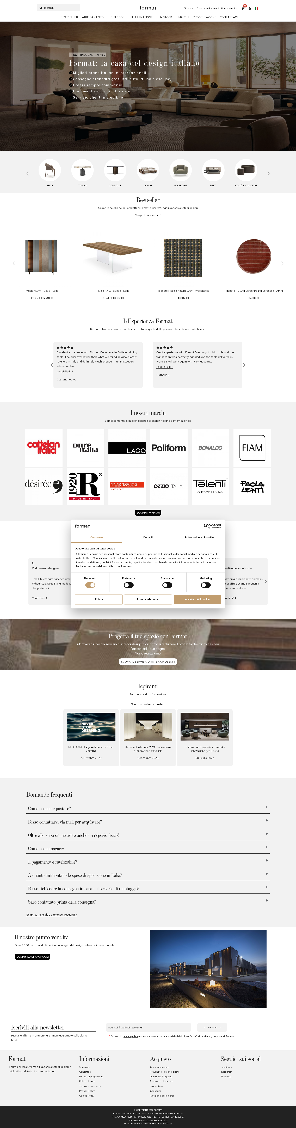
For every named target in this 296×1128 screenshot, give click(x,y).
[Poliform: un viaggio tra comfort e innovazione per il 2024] (205, 727)
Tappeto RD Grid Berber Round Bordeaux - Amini (254, 290)
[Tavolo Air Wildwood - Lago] (113, 256)
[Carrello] (243, 8)
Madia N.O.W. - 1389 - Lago (42, 290)
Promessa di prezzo (161, 1081)
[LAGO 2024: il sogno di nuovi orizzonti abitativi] (91, 727)
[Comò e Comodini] (246, 170)
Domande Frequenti (208, 8)
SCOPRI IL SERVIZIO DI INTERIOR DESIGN (148, 661)
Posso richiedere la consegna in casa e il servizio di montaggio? (83, 888)
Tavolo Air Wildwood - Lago (112, 290)
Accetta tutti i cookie (197, 599)
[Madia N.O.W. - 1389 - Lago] (42, 256)
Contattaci (38, 598)
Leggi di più (64, 371)
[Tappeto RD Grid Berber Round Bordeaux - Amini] (254, 256)
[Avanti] (265, 581)
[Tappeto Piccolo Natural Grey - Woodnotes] (183, 256)
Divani (148, 185)
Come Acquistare (159, 1066)
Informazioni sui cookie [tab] (199, 537)
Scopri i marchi (148, 512)
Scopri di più (226, 598)
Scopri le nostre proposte (147, 704)
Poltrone (180, 185)
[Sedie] (50, 170)
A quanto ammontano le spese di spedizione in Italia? (75, 875)
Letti (213, 185)
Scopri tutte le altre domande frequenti (50, 914)
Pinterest (226, 1076)
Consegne (155, 1090)
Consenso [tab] (96, 537)
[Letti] (213, 170)
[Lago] (127, 448)
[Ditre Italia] (85, 448)
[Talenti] (210, 486)
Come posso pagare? (46, 848)
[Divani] (148, 170)
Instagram (226, 1071)
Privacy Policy (87, 1090)
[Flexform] (127, 486)
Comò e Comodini (246, 185)
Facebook (226, 1066)
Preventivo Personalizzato (165, 1071)
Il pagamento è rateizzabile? (52, 862)
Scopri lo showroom (32, 956)
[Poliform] (169, 448)
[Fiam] (252, 448)
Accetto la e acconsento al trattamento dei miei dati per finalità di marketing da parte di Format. (172, 1036)
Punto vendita (229, 8)
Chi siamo (189, 8)
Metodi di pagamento (91, 1076)
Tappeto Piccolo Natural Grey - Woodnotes (183, 290)
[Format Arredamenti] (148, 7)
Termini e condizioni (90, 1086)
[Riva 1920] (85, 486)
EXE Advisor (165, 1123)
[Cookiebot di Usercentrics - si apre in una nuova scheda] (206, 526)
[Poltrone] (180, 170)
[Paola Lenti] (252, 486)
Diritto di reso (87, 1081)
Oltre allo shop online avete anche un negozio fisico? (73, 835)
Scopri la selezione (147, 215)
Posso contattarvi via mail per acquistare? (65, 822)
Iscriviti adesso (212, 1027)
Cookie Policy (86, 1095)
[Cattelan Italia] (44, 448)
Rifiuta (99, 599)
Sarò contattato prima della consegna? (62, 902)
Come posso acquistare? (49, 808)
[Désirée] (44, 486)
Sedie (49, 185)
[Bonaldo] (210, 448)
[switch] (129, 585)
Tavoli (82, 185)
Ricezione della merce (162, 1095)
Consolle (115, 185)
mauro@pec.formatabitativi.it (150, 1120)
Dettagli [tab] (148, 537)
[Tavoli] (82, 170)
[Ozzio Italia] (169, 486)
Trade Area (156, 1086)
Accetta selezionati (148, 599)
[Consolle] (115, 170)
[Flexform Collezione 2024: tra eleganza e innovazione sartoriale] (148, 727)
